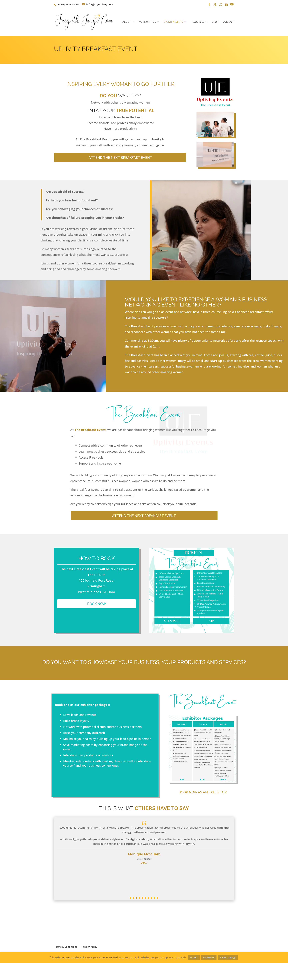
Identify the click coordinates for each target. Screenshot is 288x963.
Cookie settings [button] (228, 957)
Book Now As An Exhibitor (202, 792)
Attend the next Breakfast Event (120, 158)
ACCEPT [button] (194, 957)
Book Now (96, 604)
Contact (228, 22)
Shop (215, 22)
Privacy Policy (89, 946)
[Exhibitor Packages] (203, 781)
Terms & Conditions (65, 946)
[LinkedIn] (226, 4)
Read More (208, 957)
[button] (130, 898)
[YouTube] (232, 4)
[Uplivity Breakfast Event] (215, 136)
